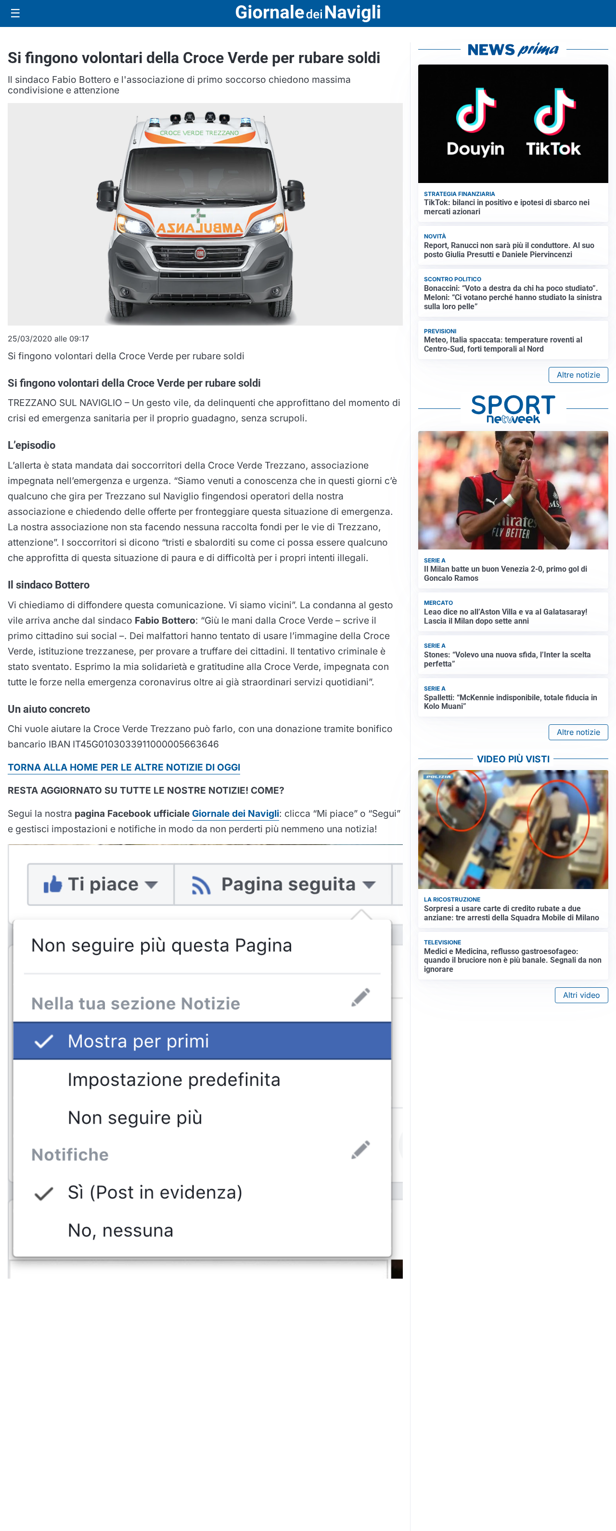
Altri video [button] (581, 995)
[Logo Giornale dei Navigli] (308, 14)
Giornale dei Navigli (235, 813)
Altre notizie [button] (578, 374)
